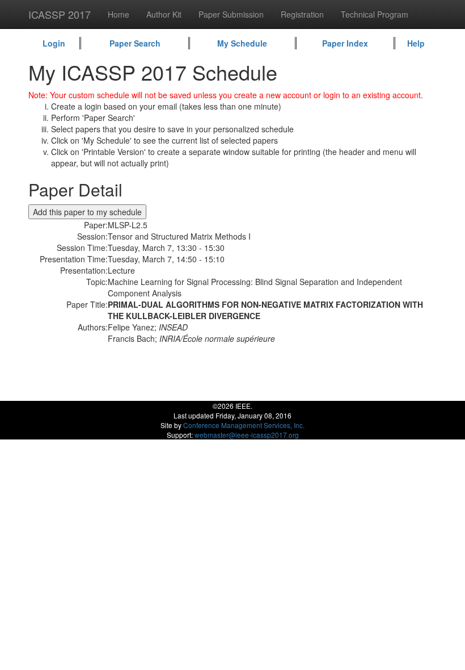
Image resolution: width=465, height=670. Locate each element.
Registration (302, 14)
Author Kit (163, 14)
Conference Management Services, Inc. (244, 425)
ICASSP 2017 (59, 14)
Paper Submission (231, 14)
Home (118, 14)
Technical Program (374, 14)
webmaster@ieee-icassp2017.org (247, 434)
